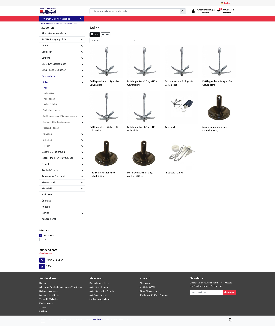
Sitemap (43, 307)
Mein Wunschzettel (98, 295)
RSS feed (43, 311)
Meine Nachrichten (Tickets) (102, 291)
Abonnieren (229, 292)
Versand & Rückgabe (48, 299)
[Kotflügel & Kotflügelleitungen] (82, 122)
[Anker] (82, 82)
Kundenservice (46, 303)
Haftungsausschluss (48, 291)
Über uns (43, 283)
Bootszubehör (60, 24)
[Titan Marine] (47, 11)
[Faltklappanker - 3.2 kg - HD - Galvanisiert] (181, 62)
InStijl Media (98, 319)
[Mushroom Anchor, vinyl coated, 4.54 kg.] (106, 153)
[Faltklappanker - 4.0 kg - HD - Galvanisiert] (219, 62)
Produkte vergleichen (99, 299)
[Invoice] (231, 321)
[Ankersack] (181, 107)
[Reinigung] (82, 134)
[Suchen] (182, 11)
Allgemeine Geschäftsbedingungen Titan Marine (60, 287)
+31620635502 (148, 287)
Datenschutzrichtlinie (49, 295)
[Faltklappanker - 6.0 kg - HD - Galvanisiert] (106, 107)
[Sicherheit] (82, 140)
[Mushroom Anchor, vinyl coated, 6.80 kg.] (144, 153)
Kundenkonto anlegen (99, 283)
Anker (69, 24)
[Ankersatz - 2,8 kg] (181, 153)
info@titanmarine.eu (151, 291)
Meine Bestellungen (99, 287)
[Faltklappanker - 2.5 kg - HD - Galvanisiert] (144, 62)
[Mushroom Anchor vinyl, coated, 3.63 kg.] (219, 107)
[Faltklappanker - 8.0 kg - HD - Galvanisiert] (144, 107)
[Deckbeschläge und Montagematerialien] (82, 116)
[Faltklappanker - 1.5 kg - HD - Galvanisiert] (106, 62)
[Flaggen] (82, 146)
